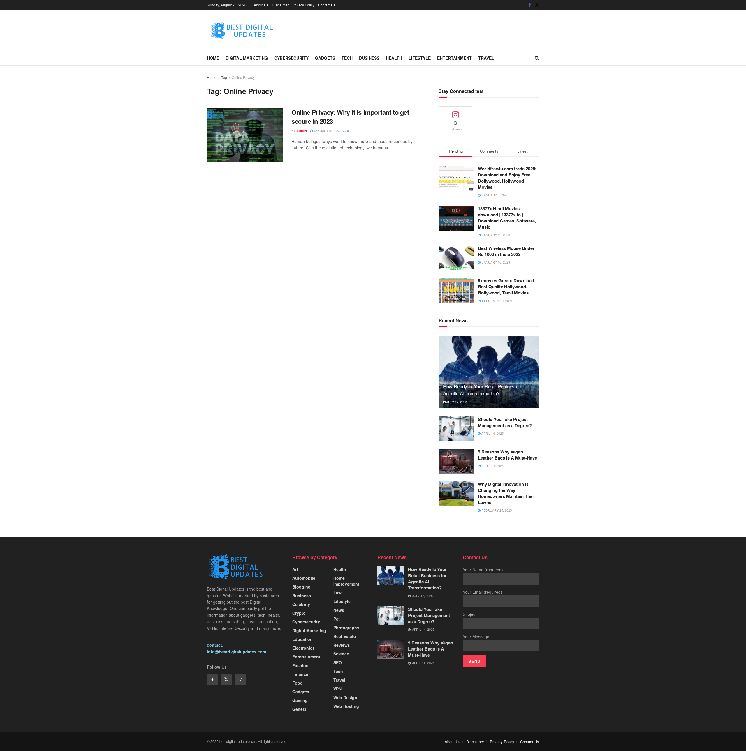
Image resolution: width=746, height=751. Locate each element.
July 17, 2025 (456, 401)
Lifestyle (420, 58)
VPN (337, 689)
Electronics (303, 648)
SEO (337, 662)
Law (337, 593)
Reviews (341, 645)
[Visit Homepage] (250, 30)
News (338, 610)
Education (302, 639)
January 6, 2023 (326, 130)
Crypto (299, 613)
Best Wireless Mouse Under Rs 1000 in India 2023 (506, 251)
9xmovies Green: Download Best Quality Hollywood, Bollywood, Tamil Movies (506, 286)
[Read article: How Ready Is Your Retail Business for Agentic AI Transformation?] (489, 372)
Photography (346, 627)
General (300, 709)
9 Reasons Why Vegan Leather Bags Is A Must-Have (507, 454)
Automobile (303, 578)
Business (369, 58)
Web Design (345, 697)
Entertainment (454, 58)
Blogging (301, 587)
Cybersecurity (291, 58)
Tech (347, 58)
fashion (300, 665)
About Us (261, 4)
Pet (336, 619)
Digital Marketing (247, 58)
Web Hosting (346, 706)
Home (213, 58)
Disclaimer (280, 4)
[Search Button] (537, 58)
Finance (300, 674)
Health (394, 58)
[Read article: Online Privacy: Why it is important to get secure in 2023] (245, 135)
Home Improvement (346, 581)
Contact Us (326, 4)
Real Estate (344, 636)
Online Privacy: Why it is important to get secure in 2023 (350, 116)
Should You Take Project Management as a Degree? (505, 422)
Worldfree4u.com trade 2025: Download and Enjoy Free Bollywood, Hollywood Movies (507, 177)
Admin (301, 130)
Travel (486, 58)
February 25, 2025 (496, 510)
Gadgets (325, 58)
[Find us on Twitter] (537, 5)
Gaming (300, 700)
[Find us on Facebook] (530, 5)
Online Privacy (243, 77)
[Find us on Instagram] (240, 679)
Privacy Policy (303, 4)
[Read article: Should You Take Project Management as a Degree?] (456, 428)
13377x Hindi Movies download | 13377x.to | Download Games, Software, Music (507, 217)
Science (341, 654)
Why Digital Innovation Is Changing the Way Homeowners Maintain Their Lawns (506, 493)
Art (295, 569)
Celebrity (301, 604)
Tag (224, 77)
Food (297, 683)
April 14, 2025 (492, 433)
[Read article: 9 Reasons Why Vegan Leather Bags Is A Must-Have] (456, 461)
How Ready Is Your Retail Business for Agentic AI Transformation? (483, 390)
